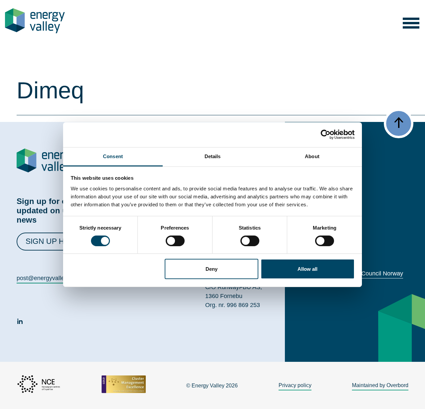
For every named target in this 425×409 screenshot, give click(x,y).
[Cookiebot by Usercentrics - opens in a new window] (326, 135)
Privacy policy (295, 385)
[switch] (175, 241)
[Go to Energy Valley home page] (35, 20)
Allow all (307, 269)
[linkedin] (20, 322)
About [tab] (312, 156)
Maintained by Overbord (380, 385)
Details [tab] (213, 156)
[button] (411, 21)
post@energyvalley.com (48, 278)
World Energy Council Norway (363, 273)
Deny (211, 269)
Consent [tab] (113, 156)
